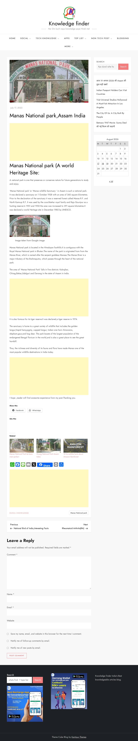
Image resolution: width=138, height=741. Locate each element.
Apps (67, 38)
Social (24, 38)
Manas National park (78, 513)
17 (98, 163)
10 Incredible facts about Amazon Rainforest (73, 455)
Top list (79, 38)
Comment (12, 554)
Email (10, 607)
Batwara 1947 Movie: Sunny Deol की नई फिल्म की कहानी (111, 124)
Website (10, 620)
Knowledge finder (69, 23)
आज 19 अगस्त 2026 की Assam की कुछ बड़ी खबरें (111, 82)
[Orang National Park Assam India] (49, 446)
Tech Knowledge (46, 38)
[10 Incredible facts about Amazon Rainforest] (75, 446)
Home (12, 38)
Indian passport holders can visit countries (111, 92)
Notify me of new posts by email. (26, 647)
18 (103, 163)
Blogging (123, 38)
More (68, 46)
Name (10, 594)
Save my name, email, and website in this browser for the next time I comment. (46, 633)
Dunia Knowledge (19, 513)
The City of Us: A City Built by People (110, 115)
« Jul (111, 181)
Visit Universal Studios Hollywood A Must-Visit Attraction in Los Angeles (111, 103)
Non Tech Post (100, 38)
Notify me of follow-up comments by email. (30, 640)
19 (107, 163)
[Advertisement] (49, 142)
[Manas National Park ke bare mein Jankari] (22, 446)
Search (100, 61)
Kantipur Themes (79, 737)
